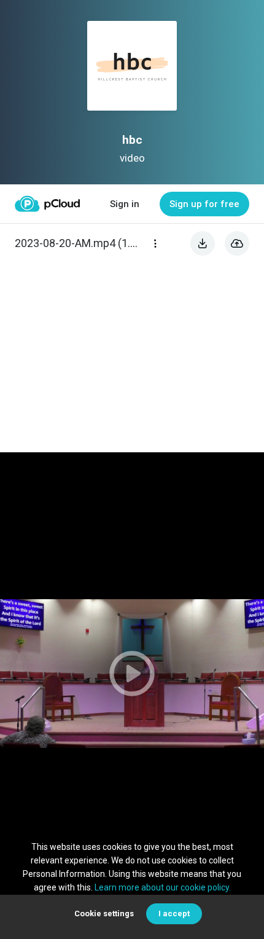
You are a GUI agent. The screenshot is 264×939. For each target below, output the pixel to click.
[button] (132, 673)
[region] (132, 673)
